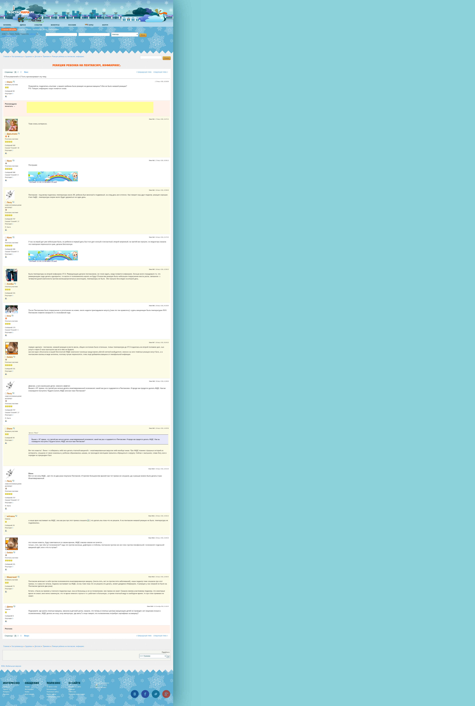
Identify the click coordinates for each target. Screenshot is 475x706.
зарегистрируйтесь (9, 36)
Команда (72, 689)
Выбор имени (51, 694)
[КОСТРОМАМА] (26, 13)
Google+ (166, 694)
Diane (9, 82)
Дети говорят (29, 694)
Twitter (156, 694)
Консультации (51, 689)
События (38, 25)
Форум (105, 25)
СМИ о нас (72, 692)
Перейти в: (166, 652)
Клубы (27, 692)
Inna (9, 316)
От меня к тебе (52, 687)
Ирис (9, 161)
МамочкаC (12, 577)
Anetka (10, 284)
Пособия (72, 25)
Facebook (145, 694)
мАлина (11, 516)
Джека (10, 607)
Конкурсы (55, 25)
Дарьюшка (12, 134)
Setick (10, 357)
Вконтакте (135, 694)
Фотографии (29, 689)
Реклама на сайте (75, 687)
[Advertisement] (90, 107)
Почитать (7, 25)
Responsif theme (104, 683)
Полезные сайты (53, 692)
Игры (91, 25)
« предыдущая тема (143, 72)
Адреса (23, 25)
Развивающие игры (53, 697)
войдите (32, 34)
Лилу (9, 202)
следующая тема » (160, 72)
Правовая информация (77, 694)
